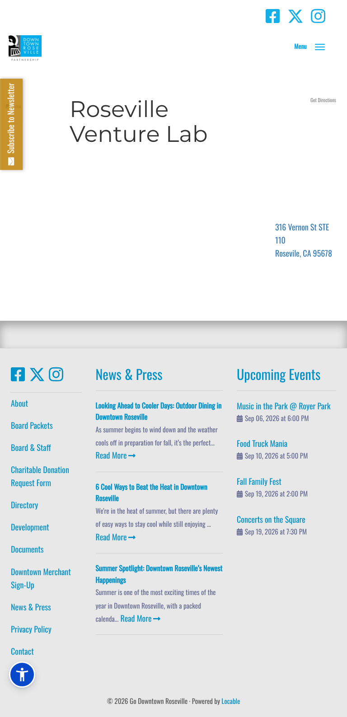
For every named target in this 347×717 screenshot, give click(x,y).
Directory (24, 505)
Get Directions (323, 100)
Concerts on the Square (271, 519)
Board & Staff (31, 448)
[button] (319, 47)
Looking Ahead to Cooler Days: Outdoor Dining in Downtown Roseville (159, 411)
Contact (22, 651)
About (19, 403)
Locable (230, 701)
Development (30, 527)
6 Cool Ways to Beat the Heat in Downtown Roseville (151, 492)
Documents (27, 549)
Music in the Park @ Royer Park (284, 406)
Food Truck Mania (262, 444)
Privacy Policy (31, 629)
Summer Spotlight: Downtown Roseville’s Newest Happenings (159, 573)
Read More (111, 455)
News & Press (31, 607)
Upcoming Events (278, 374)
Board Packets (32, 425)
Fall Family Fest (259, 481)
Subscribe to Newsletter (11, 120)
